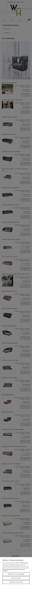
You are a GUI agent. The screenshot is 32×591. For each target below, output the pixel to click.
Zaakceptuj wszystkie (16, 582)
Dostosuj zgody (16, 578)
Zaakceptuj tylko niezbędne (16, 574)
